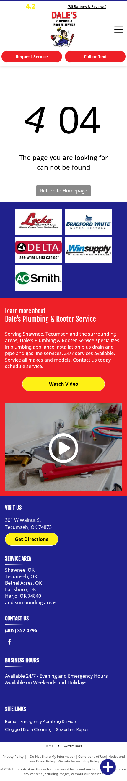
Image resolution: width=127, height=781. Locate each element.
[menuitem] (12, 722)
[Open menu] (118, 29)
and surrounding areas (30, 602)
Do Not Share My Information (53, 756)
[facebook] (9, 642)
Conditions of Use (92, 756)
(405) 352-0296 (21, 630)
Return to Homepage (63, 190)
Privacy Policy (13, 756)
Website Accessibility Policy (78, 761)
